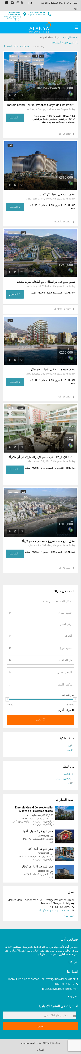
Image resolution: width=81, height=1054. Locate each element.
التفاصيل (14, 117)
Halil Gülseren (64, 134)
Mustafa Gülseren (62, 221)
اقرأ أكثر (73, 961)
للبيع (41, 56)
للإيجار (21, 408)
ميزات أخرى (65, 710)
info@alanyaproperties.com (54, 910)
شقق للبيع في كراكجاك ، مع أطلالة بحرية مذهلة (46, 282)
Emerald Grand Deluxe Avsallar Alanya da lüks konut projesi (40, 105)
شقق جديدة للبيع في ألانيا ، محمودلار (53, 369)
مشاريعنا (13, 56)
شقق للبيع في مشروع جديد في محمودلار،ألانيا (47, 541)
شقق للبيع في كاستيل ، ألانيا (38, 831)
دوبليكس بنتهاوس (64, 778)
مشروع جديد (25, 60)
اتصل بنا (69, 915)
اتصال (40, 1049)
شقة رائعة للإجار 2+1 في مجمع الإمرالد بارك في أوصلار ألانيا (40, 457)
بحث (38, 719)
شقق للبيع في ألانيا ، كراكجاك (57, 194)
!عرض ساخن (25, 56)
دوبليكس (68, 774)
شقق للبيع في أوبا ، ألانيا (40, 848)
